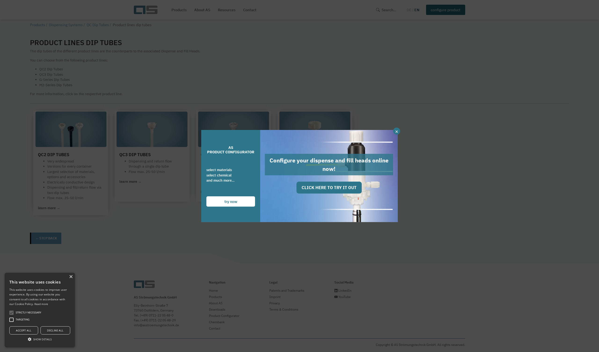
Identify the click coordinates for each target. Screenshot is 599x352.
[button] (39, 339)
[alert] (40, 310)
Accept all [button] (23, 330)
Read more (41, 304)
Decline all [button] (55, 330)
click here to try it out (329, 187)
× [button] (71, 277)
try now (230, 201)
